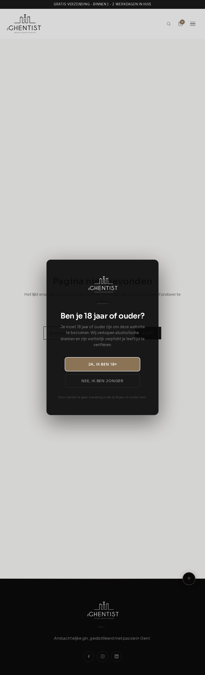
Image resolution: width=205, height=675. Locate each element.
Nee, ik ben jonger (102, 380)
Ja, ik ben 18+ (102, 364)
